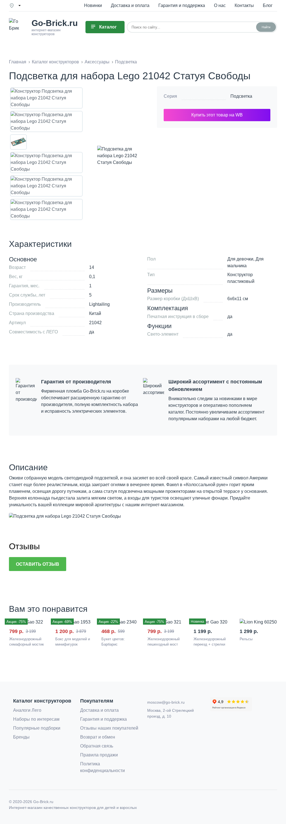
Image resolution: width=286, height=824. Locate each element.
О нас (220, 5)
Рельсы (246, 639)
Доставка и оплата (130, 5)
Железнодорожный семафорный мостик (26, 642)
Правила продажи (99, 755)
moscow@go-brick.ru (166, 702)
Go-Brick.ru (43, 801)
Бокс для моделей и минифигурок (72, 642)
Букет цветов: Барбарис (113, 642)
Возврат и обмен (97, 737)
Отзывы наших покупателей (109, 728)
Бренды (21, 737)
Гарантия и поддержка (181, 5)
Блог (268, 5)
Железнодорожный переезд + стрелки (210, 642)
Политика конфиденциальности (102, 767)
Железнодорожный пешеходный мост (163, 642)
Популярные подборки (36, 728)
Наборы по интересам (36, 719)
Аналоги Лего (27, 710)
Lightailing (99, 304)
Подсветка (241, 96)
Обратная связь (96, 746)
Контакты (244, 5)
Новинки (93, 5)
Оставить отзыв (37, 564)
